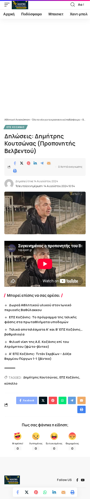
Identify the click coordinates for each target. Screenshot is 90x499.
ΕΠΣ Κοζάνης (16, 127)
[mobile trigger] (8, 4)
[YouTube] (83, 480)
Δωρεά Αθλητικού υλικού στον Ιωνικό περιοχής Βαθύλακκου (37, 307)
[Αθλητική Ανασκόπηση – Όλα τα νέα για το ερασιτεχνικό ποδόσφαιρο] (12, 480)
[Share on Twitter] (22, 163)
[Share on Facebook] (15, 163)
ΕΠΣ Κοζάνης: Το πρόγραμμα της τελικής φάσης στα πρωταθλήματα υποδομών (40, 319)
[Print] (15, 170)
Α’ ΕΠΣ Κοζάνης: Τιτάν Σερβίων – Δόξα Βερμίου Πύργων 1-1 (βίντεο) (37, 356)
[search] (72, 4)
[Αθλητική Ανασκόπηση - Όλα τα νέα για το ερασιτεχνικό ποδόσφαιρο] (20, 4)
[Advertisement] (45, 70)
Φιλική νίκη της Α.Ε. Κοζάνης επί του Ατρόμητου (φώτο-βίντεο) (36, 344)
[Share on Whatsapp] (45, 492)
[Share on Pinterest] (28, 163)
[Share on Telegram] (42, 163)
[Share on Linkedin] (35, 163)
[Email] (49, 163)
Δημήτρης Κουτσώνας (40, 377)
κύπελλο (10, 383)
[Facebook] (77, 480)
